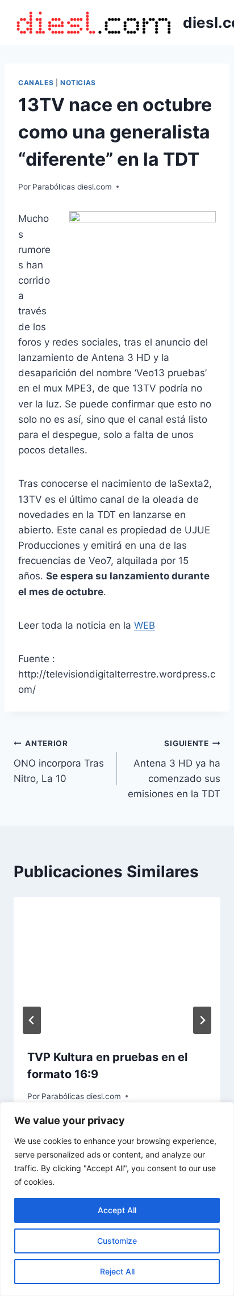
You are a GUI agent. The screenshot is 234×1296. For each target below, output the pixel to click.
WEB (144, 625)
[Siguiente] (202, 1020)
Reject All (117, 1271)
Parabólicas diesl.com (72, 186)
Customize (117, 1240)
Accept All (117, 1210)
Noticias (78, 82)
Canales (35, 82)
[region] (117, 1199)
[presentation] (117, 966)
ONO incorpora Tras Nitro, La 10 (59, 761)
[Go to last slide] (32, 1020)
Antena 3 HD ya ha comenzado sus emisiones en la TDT (174, 769)
